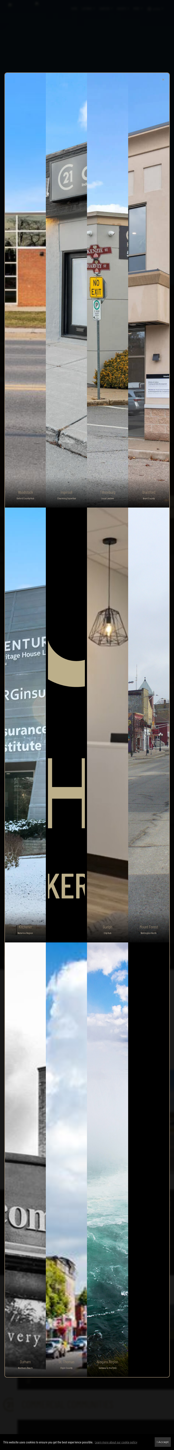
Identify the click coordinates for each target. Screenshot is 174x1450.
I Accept (163, 1442)
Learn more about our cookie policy (116, 1442)
